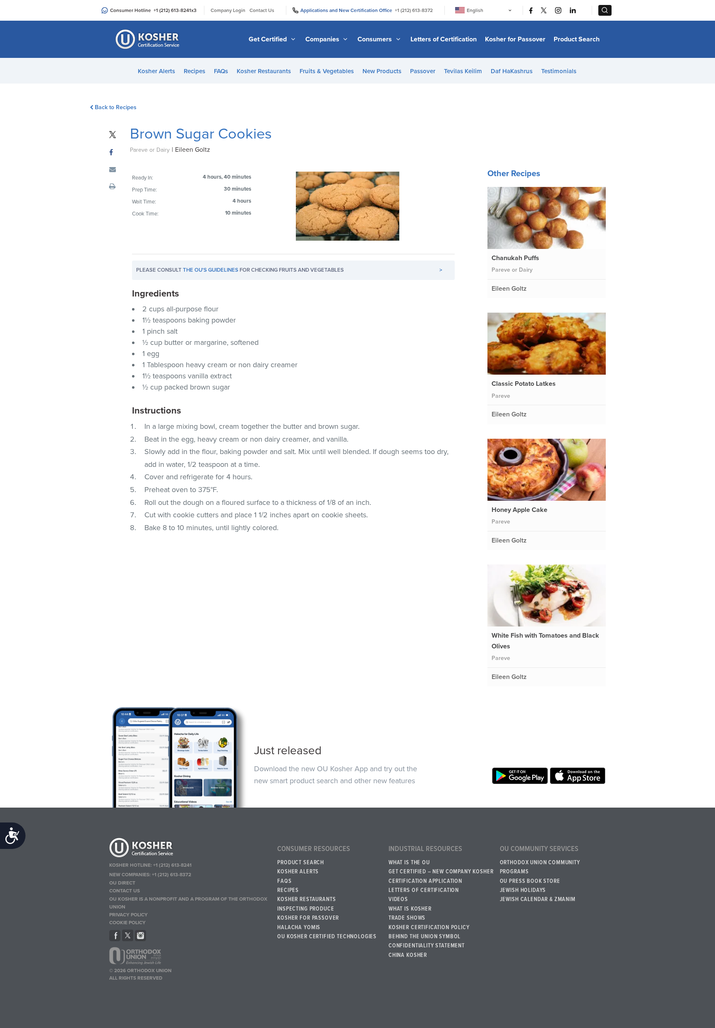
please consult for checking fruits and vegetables (289, 270)
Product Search (577, 39)
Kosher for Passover (515, 39)
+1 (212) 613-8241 (172, 10)
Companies (323, 39)
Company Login (228, 10)
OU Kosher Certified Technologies (327, 936)
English (475, 10)
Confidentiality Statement (427, 945)
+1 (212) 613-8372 (414, 10)
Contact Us (262, 10)
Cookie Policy (127, 922)
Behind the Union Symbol (425, 936)
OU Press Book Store (530, 881)
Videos (398, 899)
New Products (381, 71)
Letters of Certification (443, 39)
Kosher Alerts (156, 71)
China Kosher (408, 955)
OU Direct (122, 883)
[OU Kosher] (189, 849)
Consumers (375, 39)
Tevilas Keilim (463, 71)
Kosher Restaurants (264, 71)
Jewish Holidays (523, 890)
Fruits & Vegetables (327, 71)
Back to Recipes (116, 107)
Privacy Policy (128, 915)
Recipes (194, 71)
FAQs (221, 71)
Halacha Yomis (298, 927)
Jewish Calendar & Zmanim (538, 899)
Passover (422, 71)
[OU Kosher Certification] (148, 39)
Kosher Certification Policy (429, 927)
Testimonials (558, 71)
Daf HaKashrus (512, 71)
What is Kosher (410, 909)
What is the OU (409, 862)
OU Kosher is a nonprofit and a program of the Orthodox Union (188, 903)
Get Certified (268, 39)
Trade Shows (407, 918)
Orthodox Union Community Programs (540, 867)
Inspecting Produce (305, 909)
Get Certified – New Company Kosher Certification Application (441, 876)
